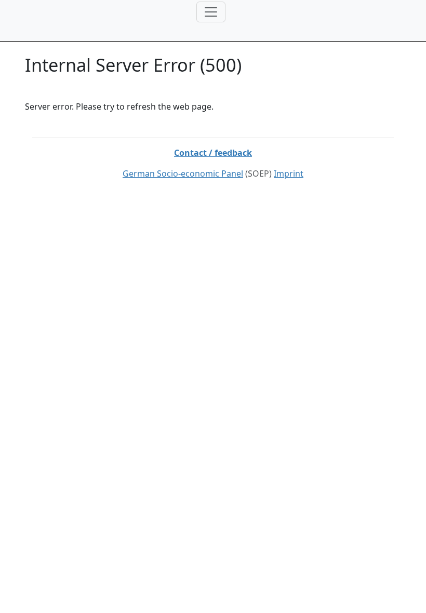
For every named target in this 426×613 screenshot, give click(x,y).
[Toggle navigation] (210, 12)
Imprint (288, 173)
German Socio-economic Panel (183, 173)
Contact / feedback (213, 152)
